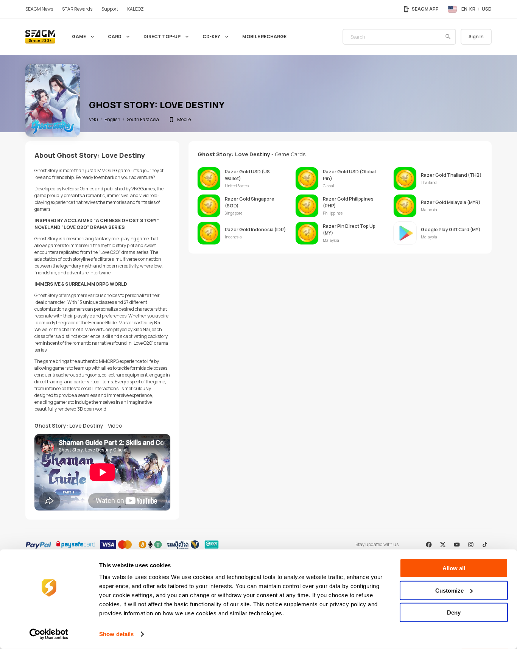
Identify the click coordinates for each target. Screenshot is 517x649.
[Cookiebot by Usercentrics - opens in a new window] (49, 634)
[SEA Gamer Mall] (40, 37)
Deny (454, 612)
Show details (116, 634)
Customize (449, 590)
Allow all (453, 568)
